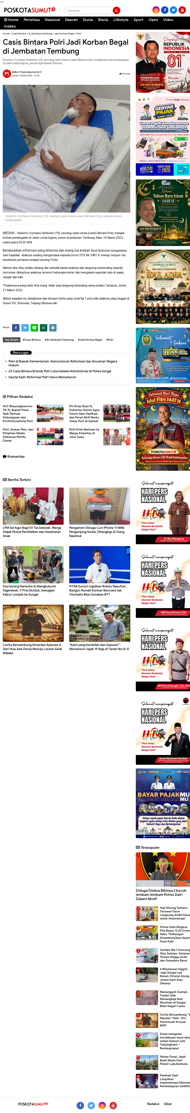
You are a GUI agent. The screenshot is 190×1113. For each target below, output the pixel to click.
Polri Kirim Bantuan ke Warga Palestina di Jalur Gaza (84, 433)
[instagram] (156, 10)
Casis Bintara (19, 33)
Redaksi (153, 1104)
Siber (168, 1104)
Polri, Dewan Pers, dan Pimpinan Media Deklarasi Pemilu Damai (18, 435)
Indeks (10, 26)
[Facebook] (15, 328)
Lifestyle (121, 19)
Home (13, 19)
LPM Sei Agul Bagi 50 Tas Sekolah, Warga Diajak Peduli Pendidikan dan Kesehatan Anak (32, 532)
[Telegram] (53, 328)
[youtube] (182, 10)
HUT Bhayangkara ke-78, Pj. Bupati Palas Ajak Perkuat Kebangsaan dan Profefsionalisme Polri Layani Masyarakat (18, 415)
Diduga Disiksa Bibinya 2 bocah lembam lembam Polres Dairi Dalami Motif (161, 894)
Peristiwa (32, 19)
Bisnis (103, 19)
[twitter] (173, 10)
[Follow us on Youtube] (113, 1105)
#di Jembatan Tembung (59, 339)
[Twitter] (25, 328)
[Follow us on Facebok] (80, 1105)
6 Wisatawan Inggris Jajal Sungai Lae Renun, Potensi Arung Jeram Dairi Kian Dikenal (174, 976)
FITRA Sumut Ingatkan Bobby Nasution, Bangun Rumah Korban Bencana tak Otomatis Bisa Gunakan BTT (98, 590)
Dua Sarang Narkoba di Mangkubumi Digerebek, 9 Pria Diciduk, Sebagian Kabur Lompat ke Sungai (29, 590)
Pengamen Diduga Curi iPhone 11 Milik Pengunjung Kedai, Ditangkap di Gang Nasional (96, 532)
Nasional (52, 19)
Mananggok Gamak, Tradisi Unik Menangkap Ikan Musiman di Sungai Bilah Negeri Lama (174, 999)
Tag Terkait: (12, 339)
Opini (153, 19)
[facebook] (164, 10)
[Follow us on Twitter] (91, 1105)
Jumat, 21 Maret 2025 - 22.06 (26, 75)
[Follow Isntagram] (102, 1105)
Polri (79, 33)
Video (168, 19)
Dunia (88, 19)
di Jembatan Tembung (40, 33)
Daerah (71, 19)
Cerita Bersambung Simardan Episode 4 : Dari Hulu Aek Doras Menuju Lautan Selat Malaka (33, 649)
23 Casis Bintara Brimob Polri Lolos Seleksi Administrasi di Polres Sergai (60, 371)
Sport (138, 19)
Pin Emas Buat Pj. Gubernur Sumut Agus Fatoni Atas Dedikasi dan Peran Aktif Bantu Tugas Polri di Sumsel (84, 413)
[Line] (34, 328)
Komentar (125, 74)
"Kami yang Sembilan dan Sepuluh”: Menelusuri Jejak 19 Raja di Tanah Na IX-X (99, 647)
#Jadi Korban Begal (90, 339)
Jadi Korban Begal (64, 33)
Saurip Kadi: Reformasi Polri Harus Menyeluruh (42, 377)
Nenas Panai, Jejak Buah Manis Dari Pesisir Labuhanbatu (174, 1060)
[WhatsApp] (43, 328)
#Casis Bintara (32, 339)
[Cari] (182, 22)
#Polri (110, 339)
